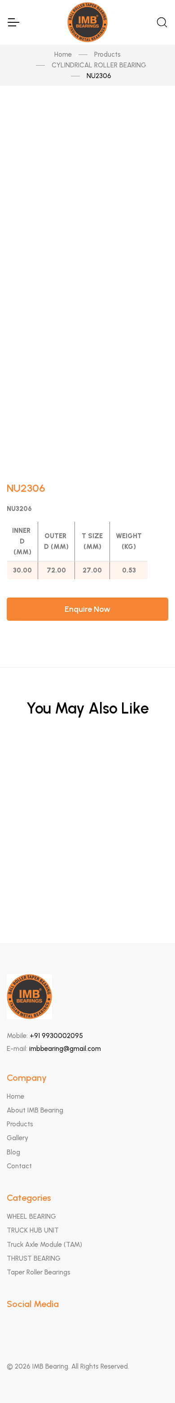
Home (63, 54)
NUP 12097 (88, 766)
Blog (13, 1152)
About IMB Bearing (35, 1110)
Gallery (17, 1138)
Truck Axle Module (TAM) (44, 1245)
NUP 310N (87, 810)
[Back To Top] (151, 1379)
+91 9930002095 (56, 1036)
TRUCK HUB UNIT (33, 1230)
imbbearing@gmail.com (65, 1049)
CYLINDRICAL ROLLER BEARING (99, 65)
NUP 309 (87, 897)
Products (107, 54)
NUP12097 (88, 854)
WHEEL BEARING (31, 1216)
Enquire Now (87, 609)
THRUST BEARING (34, 1258)
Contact (19, 1166)
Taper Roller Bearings (38, 1272)
